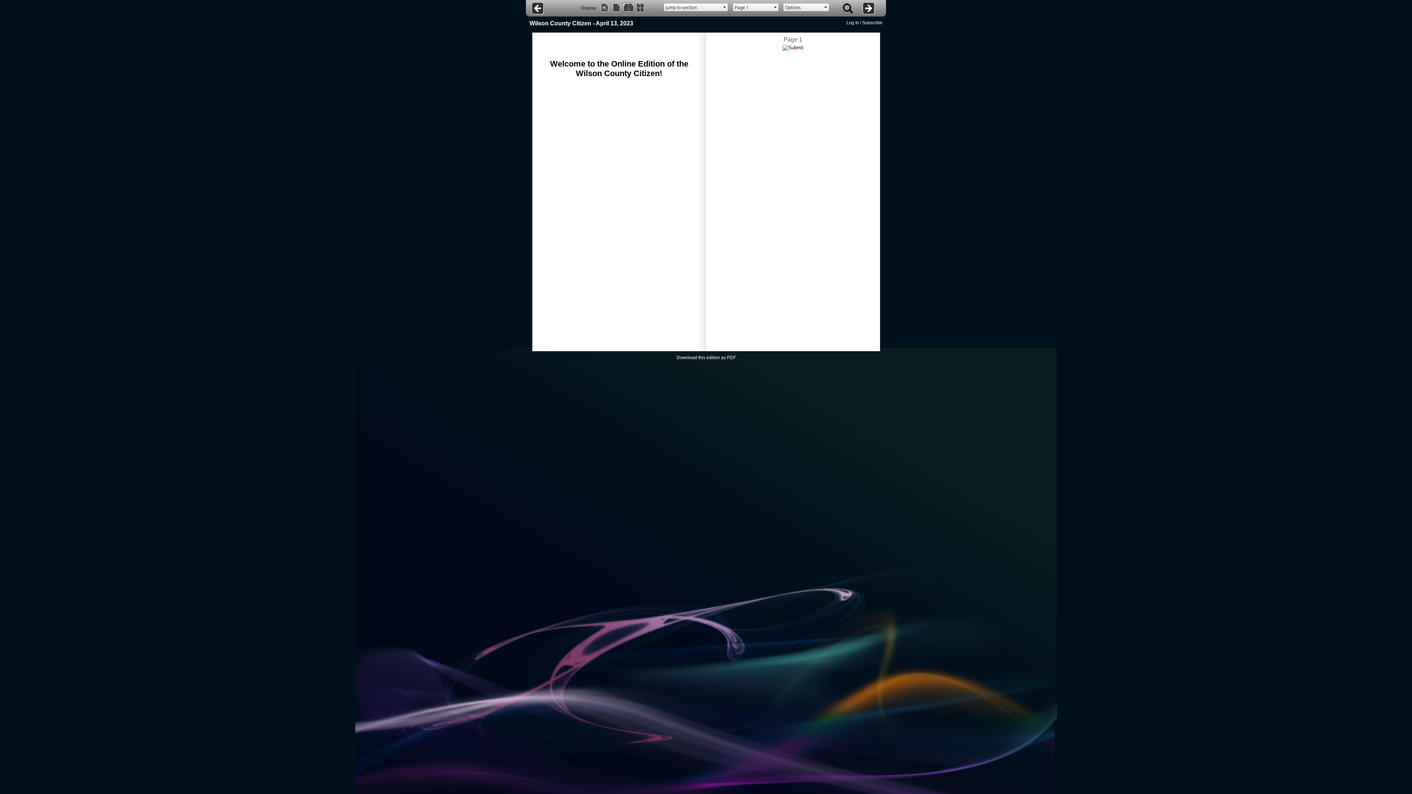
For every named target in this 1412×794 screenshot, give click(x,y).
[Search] (848, 8)
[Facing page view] (628, 8)
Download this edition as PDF (706, 357)
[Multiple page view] (640, 8)
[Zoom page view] (605, 8)
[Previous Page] (537, 8)
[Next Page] (868, 8)
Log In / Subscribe (864, 22)
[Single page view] (617, 8)
